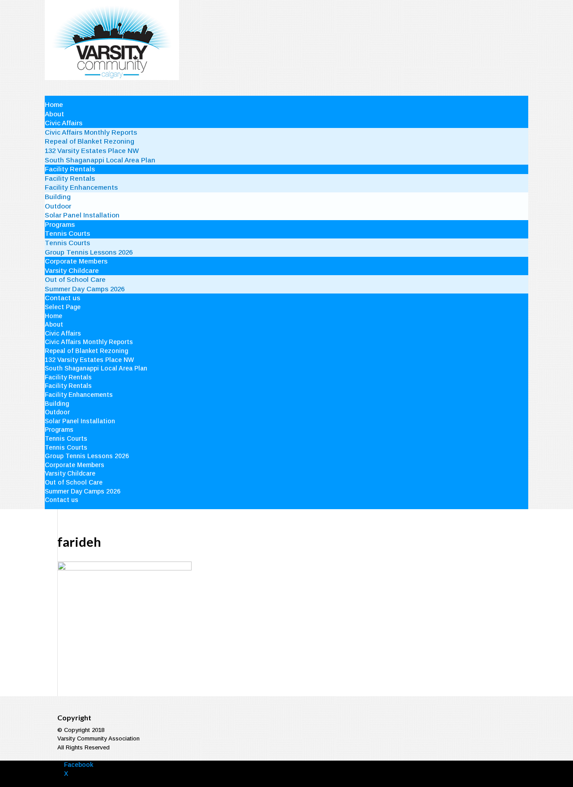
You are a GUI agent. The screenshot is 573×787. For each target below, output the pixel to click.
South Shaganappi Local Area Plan (100, 160)
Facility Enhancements (81, 187)
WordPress (189, 782)
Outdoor (58, 206)
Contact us (62, 298)
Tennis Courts (67, 233)
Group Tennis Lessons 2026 (89, 252)
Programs (60, 224)
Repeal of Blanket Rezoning (89, 141)
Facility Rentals (70, 169)
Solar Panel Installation (82, 215)
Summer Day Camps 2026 (84, 289)
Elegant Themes (114, 782)
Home (54, 104)
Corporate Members (76, 261)
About (54, 114)
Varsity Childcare (72, 270)
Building (58, 196)
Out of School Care (75, 279)
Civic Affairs (63, 123)
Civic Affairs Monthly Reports (91, 132)
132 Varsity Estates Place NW (92, 150)
